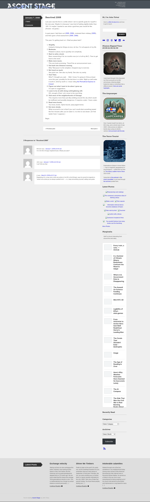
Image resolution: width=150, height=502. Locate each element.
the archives (107, 181)
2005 (67, 33)
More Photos (106, 226)
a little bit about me (113, 22)
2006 (72, 33)
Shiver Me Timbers (85, 463)
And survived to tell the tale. (116, 131)
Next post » (94, 128)
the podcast (114, 177)
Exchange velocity (58, 463)
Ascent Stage (36, 498)
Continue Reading (55, 486)
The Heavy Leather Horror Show (115, 171)
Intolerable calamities (112, 463)
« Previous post (50, 128)
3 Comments (29, 25)
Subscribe (109, 441)
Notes (28, 21)
